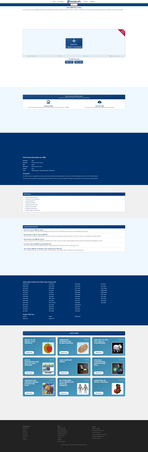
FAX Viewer (25, 308)
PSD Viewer (77, 298)
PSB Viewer (77, 296)
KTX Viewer (51, 304)
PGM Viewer (77, 286)
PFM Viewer (77, 284)
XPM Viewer (103, 298)
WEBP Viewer (104, 292)
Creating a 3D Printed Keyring (97, 436)
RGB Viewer (77, 302)
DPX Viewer (25, 304)
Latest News (25, 428)
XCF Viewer (103, 296)
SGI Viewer (77, 306)
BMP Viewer (25, 290)
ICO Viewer (51, 290)
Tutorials (24, 430)
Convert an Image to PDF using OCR (99, 434)
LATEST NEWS (74, 333)
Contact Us (25, 439)
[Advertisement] (48, 19)
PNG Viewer (77, 290)
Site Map (24, 437)
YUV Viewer (103, 302)
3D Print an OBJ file (96, 428)
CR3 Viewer (25, 294)
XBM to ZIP (25, 318)
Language (92, 1)
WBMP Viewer (104, 290)
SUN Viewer (77, 308)
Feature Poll (25, 433)
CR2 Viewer (25, 292)
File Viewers (61, 1)
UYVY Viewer (104, 288)
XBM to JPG (69, 62)
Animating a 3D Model (96, 438)
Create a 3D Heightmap (62, 430)
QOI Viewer (77, 300)
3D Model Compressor (62, 433)
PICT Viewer (77, 288)
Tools (54, 1)
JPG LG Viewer (52, 302)
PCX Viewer (51, 310)
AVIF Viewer (25, 288)
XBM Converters (35, 170)
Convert (85, 1)
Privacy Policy (25, 435)
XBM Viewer (51, 170)
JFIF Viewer (51, 294)
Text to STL (60, 437)
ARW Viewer (25, 286)
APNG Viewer (26, 284)
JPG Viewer (51, 300)
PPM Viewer (77, 294)
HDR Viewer (51, 284)
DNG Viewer (25, 302)
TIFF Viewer (103, 286)
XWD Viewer (103, 300)
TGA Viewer (77, 310)
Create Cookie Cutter (43, 170)
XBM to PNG (78, 62)
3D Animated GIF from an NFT (98, 430)
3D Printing (25, 431)
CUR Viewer (25, 296)
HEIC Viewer (51, 286)
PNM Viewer (77, 292)
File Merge (60, 439)
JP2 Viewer (51, 296)
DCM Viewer (25, 298)
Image (33, 164)
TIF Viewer (103, 284)
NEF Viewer (51, 306)
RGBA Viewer (78, 304)
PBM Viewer (51, 308)
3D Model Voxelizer (61, 435)
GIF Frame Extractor (61, 441)
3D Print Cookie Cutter (96, 432)
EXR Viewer (25, 306)
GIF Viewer (25, 310)
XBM (37, 9)
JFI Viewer (51, 292)
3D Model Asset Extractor (62, 431)
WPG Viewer (103, 294)
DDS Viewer (25, 300)
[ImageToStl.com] (74, 1)
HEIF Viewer (51, 288)
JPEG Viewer (52, 298)
